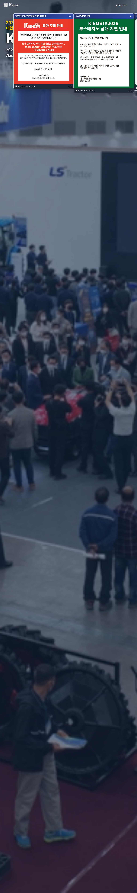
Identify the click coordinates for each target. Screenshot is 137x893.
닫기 (70, 86)
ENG (125, 5)
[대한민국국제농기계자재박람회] (11, 5)
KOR (118, 5)
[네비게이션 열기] (132, 5)
